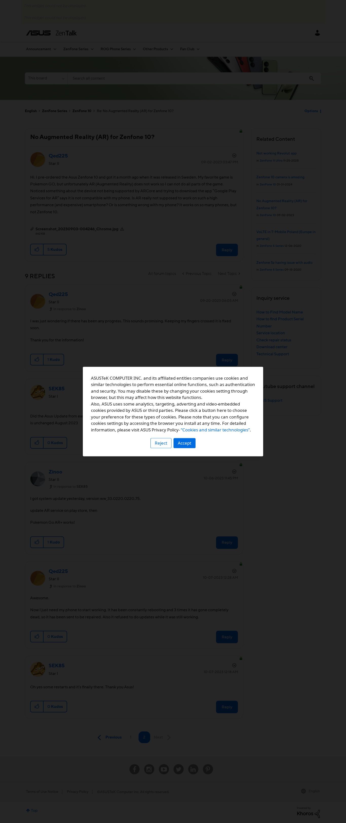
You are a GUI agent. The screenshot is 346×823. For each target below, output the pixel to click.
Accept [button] (184, 443)
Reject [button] (161, 443)
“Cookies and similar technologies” (215, 430)
